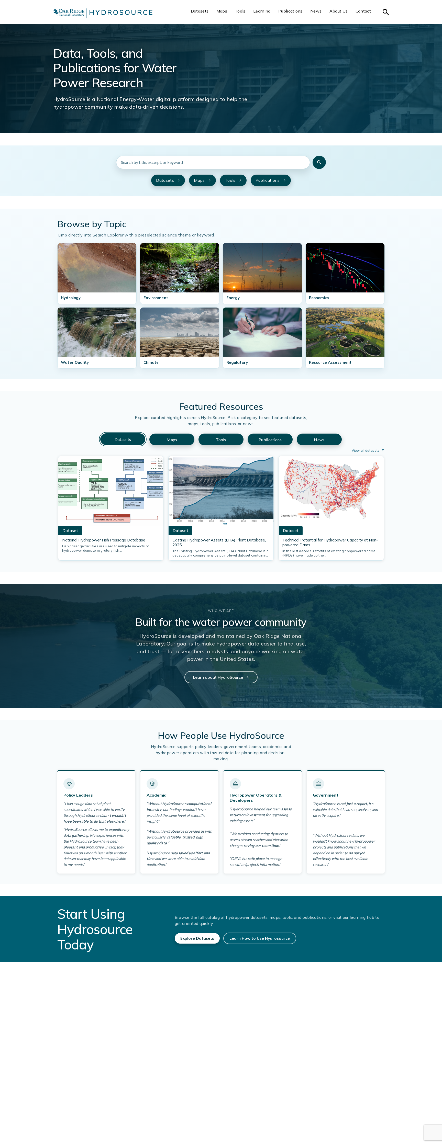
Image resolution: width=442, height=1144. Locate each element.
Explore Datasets (197, 938)
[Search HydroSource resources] (319, 162)
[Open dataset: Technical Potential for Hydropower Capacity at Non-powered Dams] (331, 492)
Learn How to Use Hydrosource (259, 938)
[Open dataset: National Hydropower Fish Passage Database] (110, 492)
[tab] (122, 439)
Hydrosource (121, 12)
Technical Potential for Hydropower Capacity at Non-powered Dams (330, 542)
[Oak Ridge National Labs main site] (68, 13)
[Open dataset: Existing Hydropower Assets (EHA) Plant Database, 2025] (221, 492)
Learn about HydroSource (218, 677)
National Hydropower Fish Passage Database (103, 540)
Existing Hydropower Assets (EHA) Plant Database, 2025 (219, 542)
